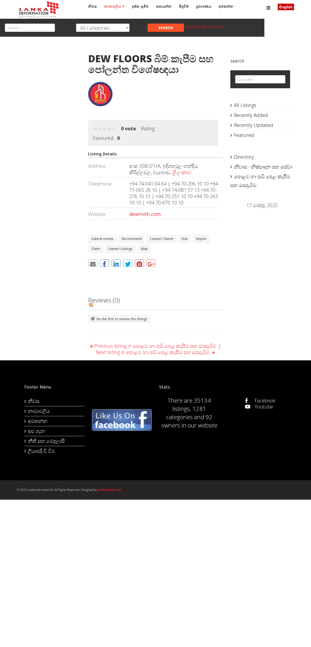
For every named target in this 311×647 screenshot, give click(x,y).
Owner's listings (120, 248)
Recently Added (251, 115)
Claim (95, 248)
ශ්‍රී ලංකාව (181, 172)
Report (201, 238)
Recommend (131, 238)
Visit (184, 238)
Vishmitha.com (109, 490)
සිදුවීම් (184, 6)
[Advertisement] (49, 119)
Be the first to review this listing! (121, 319)
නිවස (92, 6)
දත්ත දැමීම (140, 6)
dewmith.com (145, 214)
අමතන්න (226, 6)
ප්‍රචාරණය (203, 6)
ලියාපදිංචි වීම (41, 451)
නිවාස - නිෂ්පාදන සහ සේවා (263, 166)
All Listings (245, 105)
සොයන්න (164, 6)
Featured (244, 135)
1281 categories (186, 413)
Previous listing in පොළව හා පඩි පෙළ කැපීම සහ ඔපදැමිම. (154, 346)
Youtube (263, 406)
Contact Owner (161, 238)
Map (144, 248)
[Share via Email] (92, 263)
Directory (244, 157)
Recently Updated (253, 125)
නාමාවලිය (112, 6)
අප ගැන (36, 431)
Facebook (264, 400)
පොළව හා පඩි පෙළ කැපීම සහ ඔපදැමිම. (260, 180)
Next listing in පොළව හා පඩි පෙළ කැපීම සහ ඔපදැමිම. (155, 352)
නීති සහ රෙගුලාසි (46, 441)
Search (165, 27)
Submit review (102, 238)
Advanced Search (204, 26)
